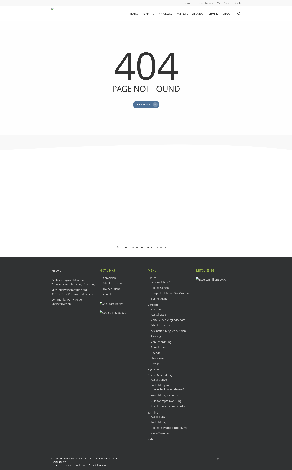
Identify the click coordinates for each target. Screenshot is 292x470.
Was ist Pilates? (161, 282)
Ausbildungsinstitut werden (168, 406)
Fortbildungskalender (164, 395)
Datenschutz (71, 465)
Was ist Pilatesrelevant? (169, 389)
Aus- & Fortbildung (160, 375)
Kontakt (107, 294)
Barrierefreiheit (88, 465)
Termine (153, 412)
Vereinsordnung (161, 342)
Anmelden (109, 278)
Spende (155, 353)
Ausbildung (158, 417)
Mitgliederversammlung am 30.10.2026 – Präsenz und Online (72, 292)
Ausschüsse (158, 314)
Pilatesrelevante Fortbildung (169, 428)
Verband (153, 305)
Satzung (156, 336)
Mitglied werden (112, 283)
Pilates (152, 278)
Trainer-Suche (111, 289)
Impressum (57, 465)
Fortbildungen (160, 385)
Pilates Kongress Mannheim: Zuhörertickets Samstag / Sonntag (73, 282)
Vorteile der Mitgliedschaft (168, 320)
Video (151, 439)
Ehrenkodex (158, 347)
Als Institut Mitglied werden (168, 331)
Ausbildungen (160, 379)
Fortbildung (158, 422)
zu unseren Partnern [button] (157, 247)
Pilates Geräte (160, 287)
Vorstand (156, 309)
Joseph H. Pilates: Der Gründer (170, 293)
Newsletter (158, 358)
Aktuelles (153, 370)
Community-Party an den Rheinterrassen (67, 302)
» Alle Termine (160, 433)
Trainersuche (159, 298)
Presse (155, 364)
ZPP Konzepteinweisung (166, 401)
